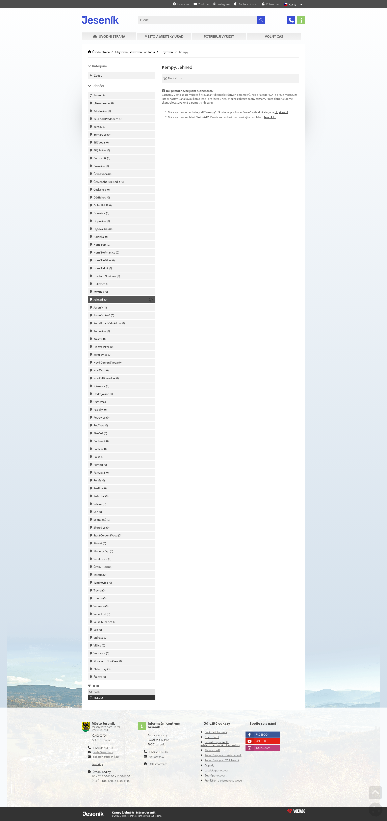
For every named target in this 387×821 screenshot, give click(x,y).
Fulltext (98, 692)
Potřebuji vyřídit (219, 36)
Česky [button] (292, 4)
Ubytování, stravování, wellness (135, 51)
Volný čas (274, 36)
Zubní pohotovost (216, 775)
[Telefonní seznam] (291, 20)
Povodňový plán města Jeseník (223, 755)
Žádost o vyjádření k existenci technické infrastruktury (220, 743)
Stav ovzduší (212, 750)
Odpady (209, 765)
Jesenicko (270, 117)
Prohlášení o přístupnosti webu (223, 780)
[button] (246, 3)
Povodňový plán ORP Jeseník (222, 760)
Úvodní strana (100, 20)
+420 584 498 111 (103, 747)
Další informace (158, 764)
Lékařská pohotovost (217, 770)
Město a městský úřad (164, 36)
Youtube (261, 741)
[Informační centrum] (301, 20)
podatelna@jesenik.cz (106, 757)
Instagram (263, 748)
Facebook (262, 734)
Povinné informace (216, 732)
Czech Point (212, 737)
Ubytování (167, 51)
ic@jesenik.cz (156, 756)
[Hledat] (261, 20)
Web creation (296, 811)
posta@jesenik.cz (103, 752)
